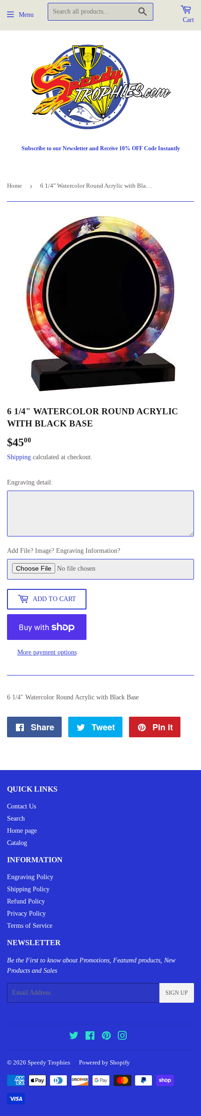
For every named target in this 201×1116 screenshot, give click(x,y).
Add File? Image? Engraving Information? (63, 550)
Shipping (19, 457)
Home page (22, 830)
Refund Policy (26, 901)
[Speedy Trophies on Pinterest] (106, 1037)
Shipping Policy (28, 889)
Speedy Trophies (49, 1062)
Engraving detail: (30, 482)
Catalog (17, 842)
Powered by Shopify (104, 1062)
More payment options (47, 652)
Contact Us (21, 806)
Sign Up (176, 993)
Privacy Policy (26, 913)
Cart (188, 19)
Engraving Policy (30, 877)
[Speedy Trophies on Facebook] (90, 1037)
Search (16, 818)
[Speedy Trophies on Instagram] (122, 1037)
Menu (26, 14)
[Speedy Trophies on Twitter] (74, 1037)
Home (14, 185)
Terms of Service (29, 925)
